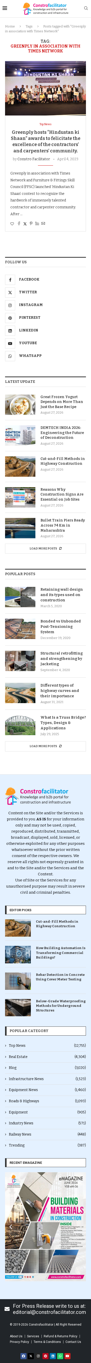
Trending (47, 1145)
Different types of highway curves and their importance (59, 690)
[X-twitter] (31, 1356)
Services (33, 1336)
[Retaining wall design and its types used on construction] (20, 597)
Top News (47, 1045)
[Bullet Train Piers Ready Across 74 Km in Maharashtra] (20, 528)
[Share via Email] (43, 224)
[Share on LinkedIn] (37, 224)
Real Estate (47, 1057)
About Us (16, 1336)
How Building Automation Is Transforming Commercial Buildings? (60, 952)
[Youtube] (67, 1356)
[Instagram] (38, 1356)
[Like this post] (12, 224)
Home (10, 26)
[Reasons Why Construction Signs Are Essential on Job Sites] (20, 497)
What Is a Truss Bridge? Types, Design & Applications (63, 722)
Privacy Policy (19, 1342)
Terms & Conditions (47, 1342)
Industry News (47, 1123)
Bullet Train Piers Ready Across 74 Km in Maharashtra (62, 525)
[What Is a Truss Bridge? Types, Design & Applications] (20, 725)
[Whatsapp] (60, 1356)
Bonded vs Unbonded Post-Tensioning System (60, 626)
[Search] (85, 8)
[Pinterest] (45, 1356)
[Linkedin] (53, 1356)
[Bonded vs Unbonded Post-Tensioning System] (20, 629)
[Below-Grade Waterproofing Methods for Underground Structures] (18, 1007)
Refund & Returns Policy (60, 1336)
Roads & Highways (47, 1101)
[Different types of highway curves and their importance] (20, 693)
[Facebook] (23, 1356)
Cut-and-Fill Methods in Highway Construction (62, 461)
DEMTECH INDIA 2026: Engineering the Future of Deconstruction (62, 433)
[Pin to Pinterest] (31, 224)
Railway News (47, 1134)
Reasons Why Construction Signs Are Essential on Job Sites (61, 494)
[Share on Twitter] (25, 224)
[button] (11, 1227)
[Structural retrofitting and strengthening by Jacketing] (20, 661)
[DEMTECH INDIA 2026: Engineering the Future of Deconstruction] (20, 435)
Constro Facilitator (33, 159)
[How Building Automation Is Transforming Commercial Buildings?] (18, 954)
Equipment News (47, 1090)
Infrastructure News (47, 1079)
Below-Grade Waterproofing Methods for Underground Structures (61, 1005)
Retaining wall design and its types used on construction (61, 594)
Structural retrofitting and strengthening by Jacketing (61, 658)
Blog (47, 1068)
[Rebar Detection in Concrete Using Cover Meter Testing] (18, 981)
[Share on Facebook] (19, 224)
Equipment (47, 1112)
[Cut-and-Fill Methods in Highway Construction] (20, 466)
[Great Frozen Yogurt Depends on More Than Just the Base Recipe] (20, 405)
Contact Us (73, 1342)
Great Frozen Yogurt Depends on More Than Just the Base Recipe (61, 402)
